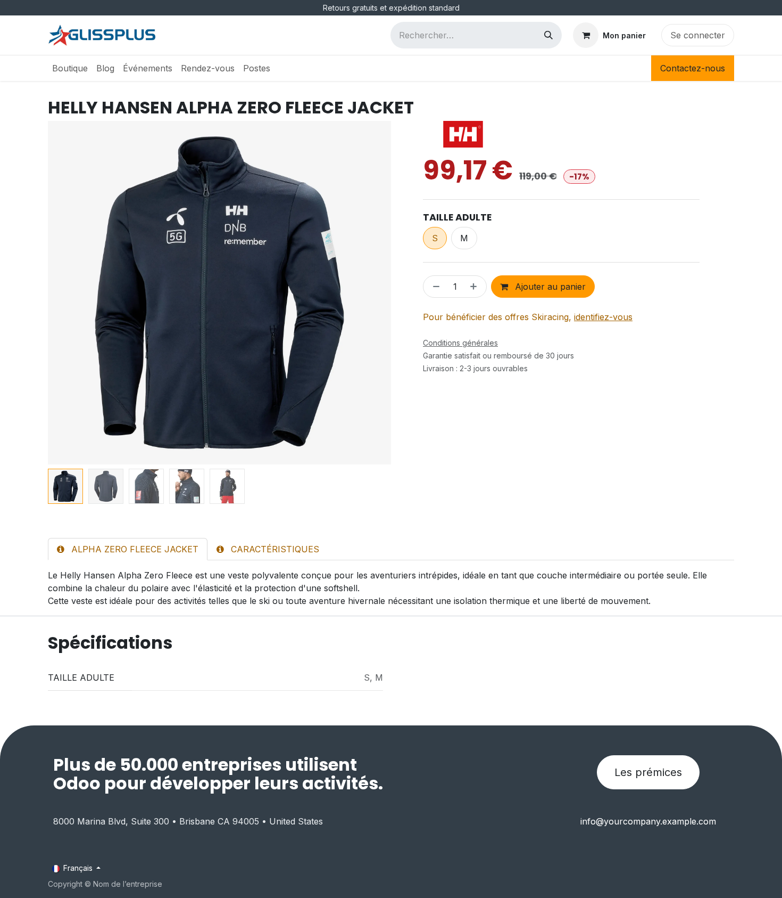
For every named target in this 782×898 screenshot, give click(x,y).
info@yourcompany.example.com (648, 821)
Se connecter (697, 35)
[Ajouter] (475, 286)
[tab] (127, 549)
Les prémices (648, 772)
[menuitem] (70, 68)
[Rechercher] (548, 35)
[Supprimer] (434, 286)
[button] (65, 293)
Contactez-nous (692, 68)
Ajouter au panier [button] (549, 286)
